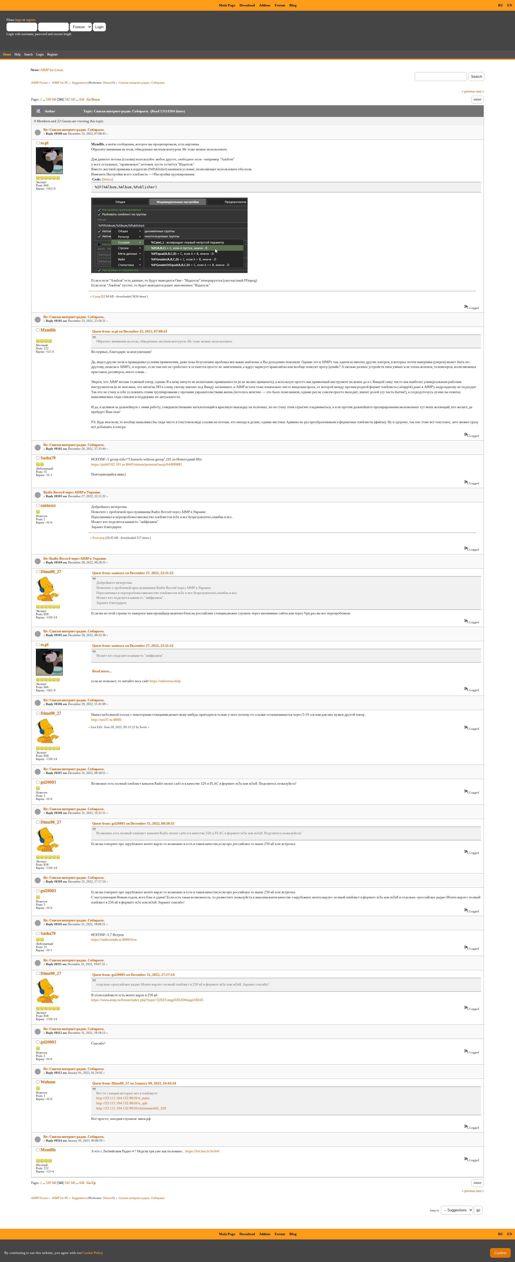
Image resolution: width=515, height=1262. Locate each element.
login (18, 20)
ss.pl (44, 143)
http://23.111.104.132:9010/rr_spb (121, 1103)
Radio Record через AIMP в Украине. (72, 492)
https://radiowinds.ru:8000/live (114, 940)
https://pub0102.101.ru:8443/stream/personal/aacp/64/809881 (136, 464)
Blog (293, 5)
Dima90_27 (51, 571)
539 (48, 99)
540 (54, 99)
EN (509, 5)
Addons (264, 5)
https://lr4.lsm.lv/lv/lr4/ (202, 1151)
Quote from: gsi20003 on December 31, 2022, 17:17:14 (133, 975)
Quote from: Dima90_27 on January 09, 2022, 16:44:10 (134, 1083)
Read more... (101, 671)
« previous (468, 91)
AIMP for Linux (51, 70)
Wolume (48, 1082)
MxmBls (48, 330)
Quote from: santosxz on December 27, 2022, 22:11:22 (133, 573)
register (30, 20)
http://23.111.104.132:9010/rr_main (122, 1098)
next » (480, 91)
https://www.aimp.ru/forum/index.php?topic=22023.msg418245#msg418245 (147, 1000)
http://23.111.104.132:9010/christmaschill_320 (131, 1108)
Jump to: (435, 1210)
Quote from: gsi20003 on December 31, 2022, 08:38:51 (133, 823)
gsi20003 (48, 782)
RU (500, 5)
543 (73, 99)
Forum (280, 5)
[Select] (107, 179)
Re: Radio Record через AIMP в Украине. (75, 558)
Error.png (99, 537)
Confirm (500, 1253)
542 (67, 99)
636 (81, 99)
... (44, 99)
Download (247, 5)
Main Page (227, 5)
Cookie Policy (92, 1253)
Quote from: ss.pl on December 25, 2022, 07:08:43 (129, 331)
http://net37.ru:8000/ (106, 720)
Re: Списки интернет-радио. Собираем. (73, 130)
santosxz (48, 505)
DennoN (108, 82)
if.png (96, 296)
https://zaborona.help (165, 681)
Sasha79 (48, 458)
